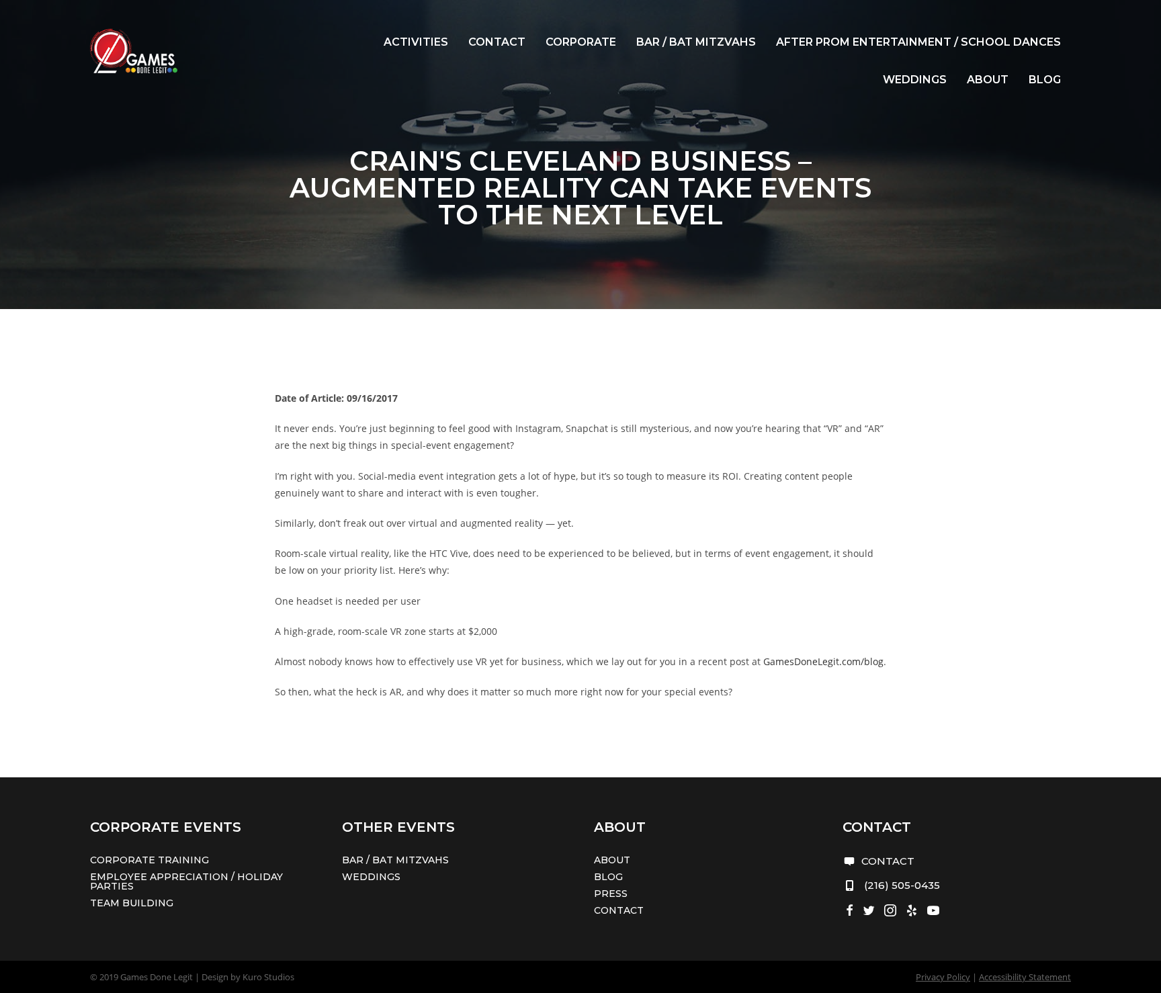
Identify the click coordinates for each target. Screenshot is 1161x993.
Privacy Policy (943, 977)
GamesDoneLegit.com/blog (823, 661)
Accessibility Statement (1025, 977)
